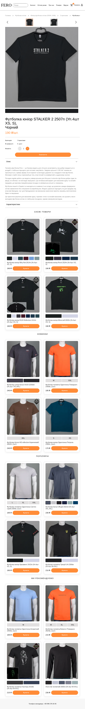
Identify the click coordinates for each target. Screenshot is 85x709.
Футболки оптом (20, 15)
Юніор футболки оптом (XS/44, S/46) (43, 15)
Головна (8, 15)
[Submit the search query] (15, 5)
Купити (26, 268)
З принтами (64, 15)
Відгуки (66, 5)
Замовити (43, 154)
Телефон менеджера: (42, 704)
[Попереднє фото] (7, 22)
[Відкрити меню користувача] (82, 5)
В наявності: (9, 144)
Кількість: (8, 148)
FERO (6, 5)
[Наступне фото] (76, 22)
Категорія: (8, 140)
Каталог (32, 5)
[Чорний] (41, 111)
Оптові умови (42, 5)
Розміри (58, 5)
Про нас (51, 5)
